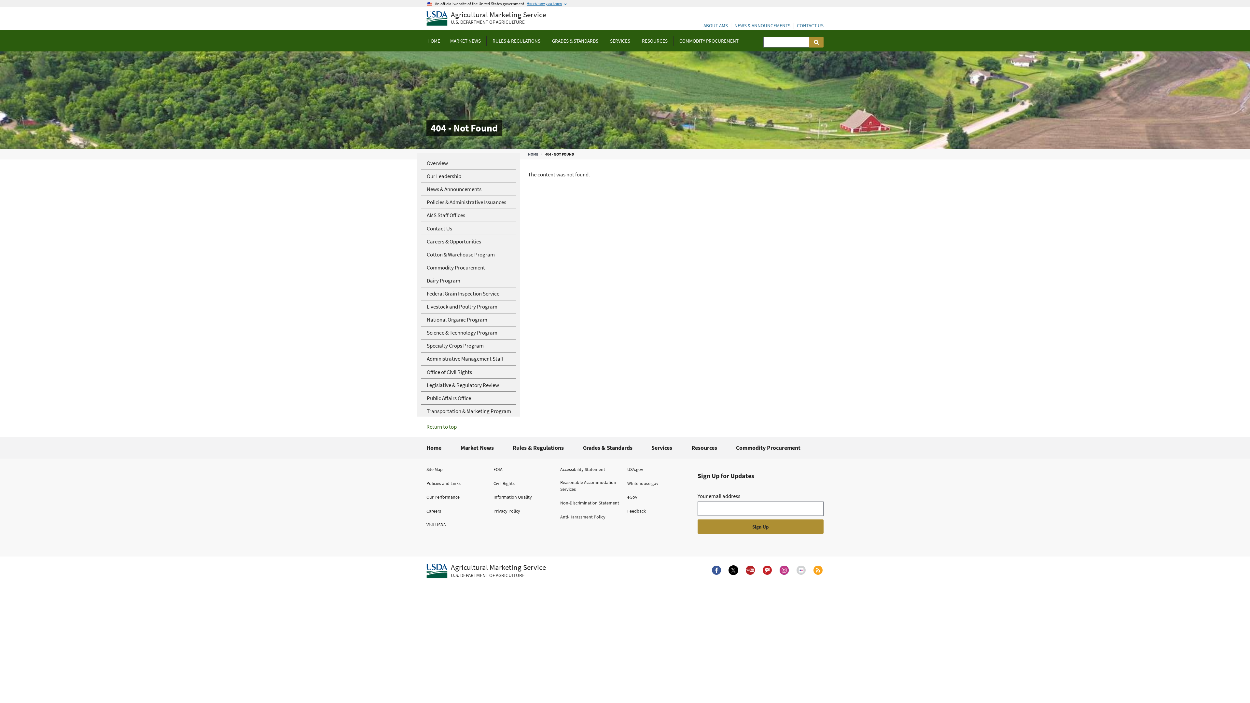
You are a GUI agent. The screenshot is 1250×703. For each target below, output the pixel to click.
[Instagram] (784, 570)
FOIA (498, 469)
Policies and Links (443, 483)
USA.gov (635, 469)
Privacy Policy (506, 511)
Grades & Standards (607, 447)
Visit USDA (436, 525)
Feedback (636, 511)
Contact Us (810, 25)
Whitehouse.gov (643, 483)
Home (533, 154)
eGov (632, 497)
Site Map (434, 469)
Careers (433, 511)
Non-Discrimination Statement (589, 503)
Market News (477, 447)
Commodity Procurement (768, 447)
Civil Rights (504, 483)
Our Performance (443, 497)
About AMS (715, 25)
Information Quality (512, 497)
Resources (704, 447)
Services (661, 447)
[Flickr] (801, 570)
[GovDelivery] (767, 570)
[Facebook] (716, 570)
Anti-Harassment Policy (582, 517)
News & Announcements (762, 25)
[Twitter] (733, 570)
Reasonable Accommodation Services (588, 485)
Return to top (441, 426)
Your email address (719, 496)
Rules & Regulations (538, 447)
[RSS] (818, 570)
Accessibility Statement (582, 469)
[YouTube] (750, 570)
